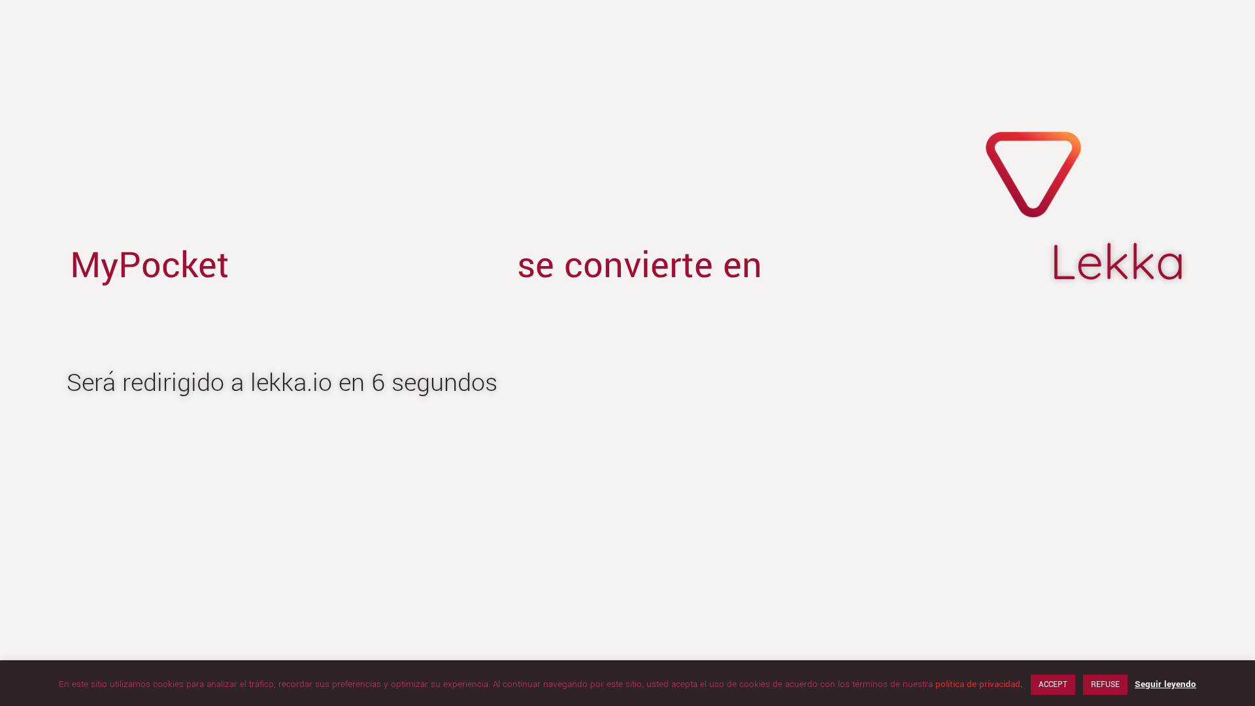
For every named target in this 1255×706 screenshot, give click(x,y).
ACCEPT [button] (1053, 684)
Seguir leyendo (1165, 684)
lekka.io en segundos (373, 383)
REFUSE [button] (1105, 684)
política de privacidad (977, 684)
